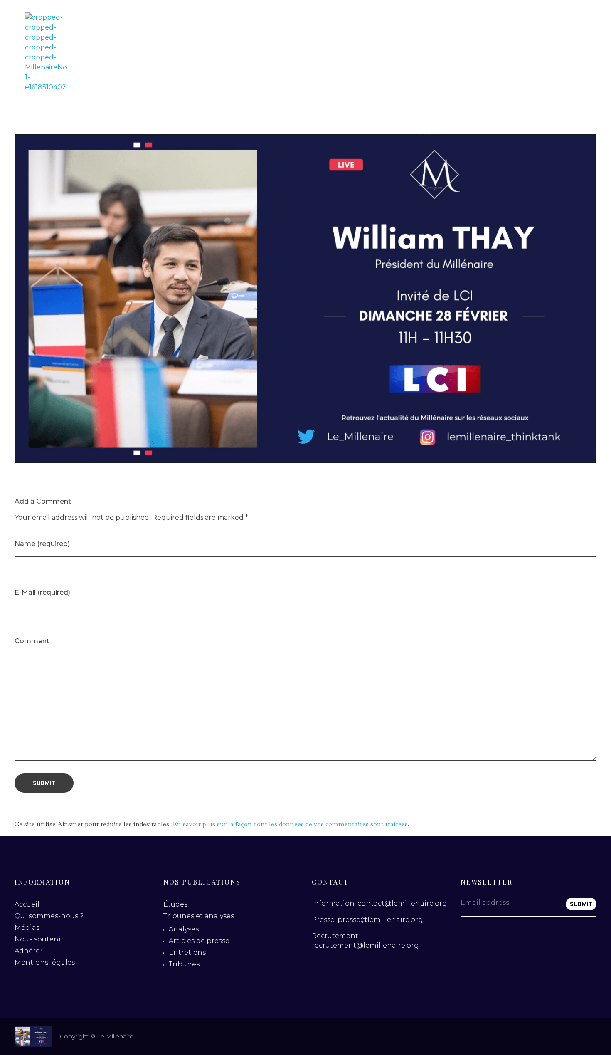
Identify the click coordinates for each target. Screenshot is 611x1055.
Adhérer (29, 951)
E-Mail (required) (42, 592)
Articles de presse (199, 941)
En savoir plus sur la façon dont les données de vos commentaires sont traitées (290, 824)
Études (175, 904)
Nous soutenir (39, 939)
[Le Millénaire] (46, 52)
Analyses (184, 929)
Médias (27, 927)
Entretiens (187, 952)
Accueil (27, 904)
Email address (485, 903)
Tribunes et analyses (198, 916)
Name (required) (42, 544)
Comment (32, 641)
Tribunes (184, 964)
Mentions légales (45, 962)
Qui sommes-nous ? (49, 916)
